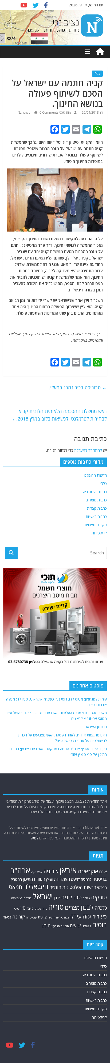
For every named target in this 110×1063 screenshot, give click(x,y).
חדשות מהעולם (95, 475)
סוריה (56, 907)
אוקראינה (88, 871)
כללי (97, 73)
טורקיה (99, 897)
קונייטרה (31, 917)
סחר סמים (41, 908)
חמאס (15, 887)
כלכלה (101, 908)
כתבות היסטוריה (95, 491)
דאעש (75, 879)
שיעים (75, 925)
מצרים (72, 907)
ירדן (57, 898)
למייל (34, 837)
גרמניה (86, 879)
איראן (68, 870)
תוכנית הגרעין (60, 926)
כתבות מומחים (96, 499)
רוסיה (99, 924)
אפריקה (36, 872)
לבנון (87, 907)
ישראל (43, 896)
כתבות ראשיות (96, 516)
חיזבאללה (35, 886)
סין (23, 907)
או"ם (103, 872)
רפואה (86, 925)
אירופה (51, 871)
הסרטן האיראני (96, 726)
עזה (86, 916)
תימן (46, 925)
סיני (16, 908)
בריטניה (99, 879)
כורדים (27, 898)
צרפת (42, 917)
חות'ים (55, 887)
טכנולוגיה (71, 897)
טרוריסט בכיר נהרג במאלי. (78, 387)
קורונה (18, 916)
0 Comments (48, 112)
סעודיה (99, 916)
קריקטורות (99, 532)
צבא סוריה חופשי (58, 917)
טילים (86, 898)
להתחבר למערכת (88, 450)
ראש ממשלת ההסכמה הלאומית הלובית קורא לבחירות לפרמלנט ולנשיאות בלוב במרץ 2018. (58, 415)
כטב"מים (16, 898)
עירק (75, 916)
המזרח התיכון (34, 879)
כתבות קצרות (97, 508)
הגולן (49, 879)
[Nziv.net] (100, 52)
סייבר (30, 908)
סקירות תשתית (96, 524)
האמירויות (62, 879)
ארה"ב (20, 870)
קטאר (7, 917)
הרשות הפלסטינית (79, 887)
